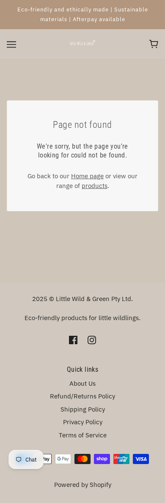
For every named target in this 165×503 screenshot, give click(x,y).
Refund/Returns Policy (82, 396)
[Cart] (154, 44)
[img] (73, 340)
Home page (87, 176)
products (94, 186)
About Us (82, 383)
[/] (82, 43)
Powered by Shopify (82, 485)
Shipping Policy (82, 409)
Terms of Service (83, 435)
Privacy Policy (82, 422)
